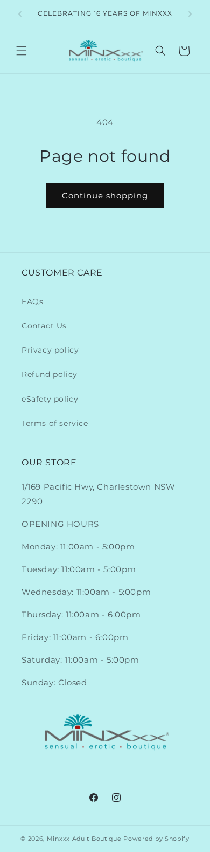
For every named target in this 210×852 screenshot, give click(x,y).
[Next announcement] (190, 14)
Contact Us (44, 326)
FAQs (32, 301)
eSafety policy (50, 399)
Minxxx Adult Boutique (84, 838)
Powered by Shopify (156, 838)
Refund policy (50, 374)
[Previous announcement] (20, 14)
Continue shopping (105, 195)
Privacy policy (50, 350)
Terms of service (55, 423)
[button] (21, 51)
